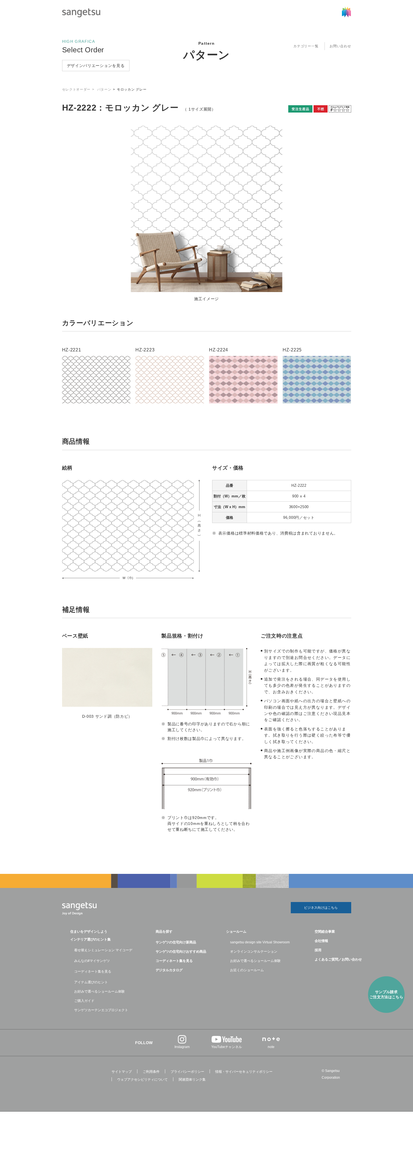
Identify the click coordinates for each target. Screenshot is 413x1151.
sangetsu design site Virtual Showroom (260, 942)
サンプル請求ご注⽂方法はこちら (386, 994)
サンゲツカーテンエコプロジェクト (101, 1010)
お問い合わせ (340, 46)
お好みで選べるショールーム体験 (99, 991)
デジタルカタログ (169, 970)
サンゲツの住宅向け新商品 (176, 942)
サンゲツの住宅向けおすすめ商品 (181, 951)
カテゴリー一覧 (305, 46)
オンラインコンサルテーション (253, 951)
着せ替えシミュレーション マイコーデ (103, 950)
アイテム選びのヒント (91, 982)
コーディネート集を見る (92, 971)
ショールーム (236, 932)
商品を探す (164, 932)
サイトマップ (122, 1072)
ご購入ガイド (84, 1001)
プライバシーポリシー (187, 1072)
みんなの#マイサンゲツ (92, 961)
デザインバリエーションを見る (96, 65)
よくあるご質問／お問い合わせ (338, 959)
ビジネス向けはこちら (321, 908)
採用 (318, 950)
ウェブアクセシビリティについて (142, 1080)
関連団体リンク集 (192, 1080)
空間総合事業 (325, 932)
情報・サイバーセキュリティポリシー (244, 1072)
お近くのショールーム (247, 970)
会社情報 (321, 941)
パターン (206, 55)
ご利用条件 (151, 1072)
